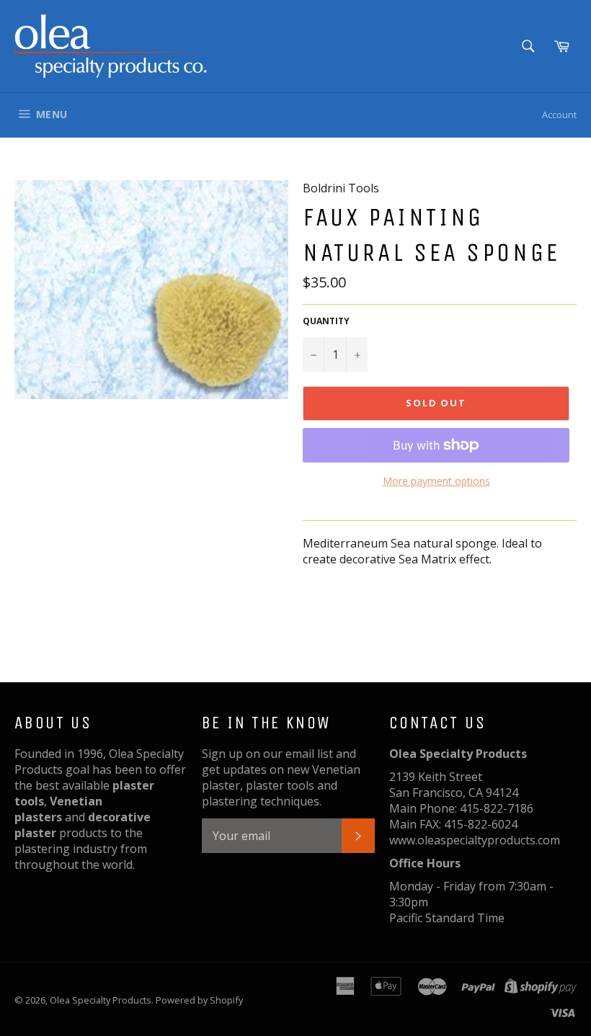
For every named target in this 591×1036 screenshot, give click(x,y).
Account (559, 114)
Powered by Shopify (199, 999)
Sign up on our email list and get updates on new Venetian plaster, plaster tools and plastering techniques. (281, 777)
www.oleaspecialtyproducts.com (474, 840)
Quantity (326, 321)
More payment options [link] (436, 481)
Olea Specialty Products (100, 999)
